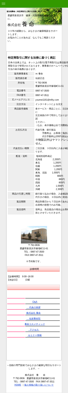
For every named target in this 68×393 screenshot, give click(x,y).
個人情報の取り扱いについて (39, 385)
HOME (17, 385)
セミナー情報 (34, 335)
